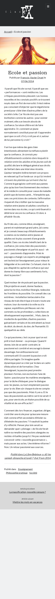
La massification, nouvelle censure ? (27, 491)
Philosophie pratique (17, 472)
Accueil (8, 31)
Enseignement (25, 469)
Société (33, 472)
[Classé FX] (19, 20)
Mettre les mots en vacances (27, 502)
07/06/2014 (27, 81)
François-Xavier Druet (32, 77)
